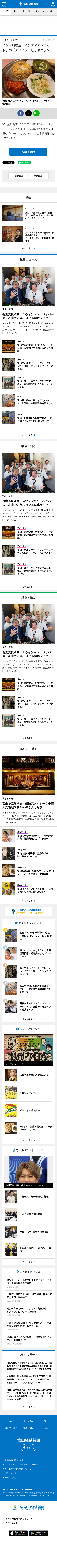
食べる (16, 11)
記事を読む (28, 151)
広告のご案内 (10, 1477)
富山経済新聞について (14, 1460)
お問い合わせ (10, 1473)
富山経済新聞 (28, 4)
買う (37, 11)
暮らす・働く (48, 11)
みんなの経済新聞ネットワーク (28, 1507)
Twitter (32, 1447)
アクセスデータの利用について (18, 1468)
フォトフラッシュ (10, 39)
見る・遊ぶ (27, 11)
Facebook (24, 1447)
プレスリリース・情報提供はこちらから (22, 1464)
